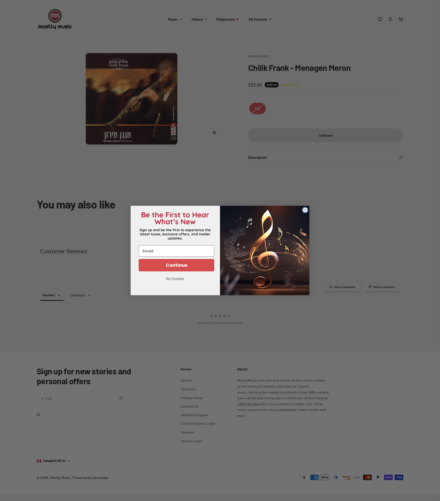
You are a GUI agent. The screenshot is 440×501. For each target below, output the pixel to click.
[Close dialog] (305, 210)
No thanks (175, 279)
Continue (176, 265)
